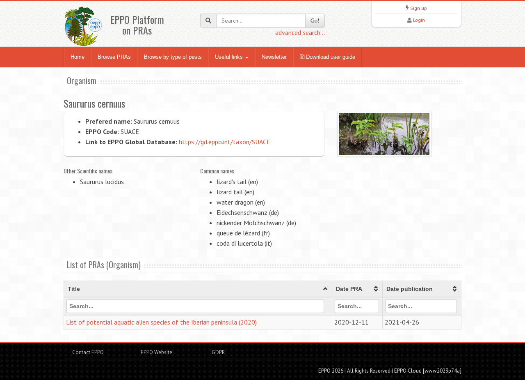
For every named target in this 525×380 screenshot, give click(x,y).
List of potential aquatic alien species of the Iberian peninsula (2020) (161, 322)
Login (419, 20)
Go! (315, 20)
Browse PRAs (114, 57)
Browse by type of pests (173, 57)
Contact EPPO (88, 352)
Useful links (229, 57)
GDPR (217, 352)
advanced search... (300, 32)
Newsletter (274, 57)
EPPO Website (156, 352)
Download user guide (329, 57)
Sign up (418, 8)
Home (77, 57)
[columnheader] (198, 289)
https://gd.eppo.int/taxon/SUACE (224, 142)
